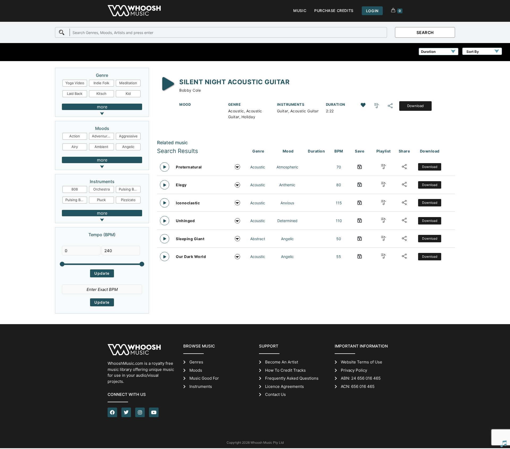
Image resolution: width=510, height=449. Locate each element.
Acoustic (236, 111)
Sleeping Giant (190, 238)
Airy (74, 147)
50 (338, 238)
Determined (287, 220)
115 (339, 203)
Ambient (101, 147)
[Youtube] (154, 412)
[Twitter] (126, 412)
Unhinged (185, 220)
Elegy (181, 185)
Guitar (282, 111)
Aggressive (128, 136)
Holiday (248, 117)
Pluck (101, 200)
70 (339, 167)
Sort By (472, 51)
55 (338, 256)
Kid (128, 93)
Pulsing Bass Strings (130, 189)
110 (339, 220)
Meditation (128, 83)
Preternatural (189, 167)
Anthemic (287, 185)
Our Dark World (191, 256)
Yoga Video (74, 83)
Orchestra (101, 189)
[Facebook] (112, 412)
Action (74, 136)
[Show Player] (503, 443)
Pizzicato (128, 200)
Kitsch (101, 93)
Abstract (257, 238)
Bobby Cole (190, 90)
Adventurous (102, 136)
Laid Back (74, 93)
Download (415, 106)
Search (425, 32)
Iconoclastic (188, 203)
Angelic (128, 147)
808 (74, 189)
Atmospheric (287, 167)
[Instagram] (140, 412)
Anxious (287, 203)
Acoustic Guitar (304, 111)
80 (338, 185)
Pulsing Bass (75, 200)
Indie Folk (101, 83)
